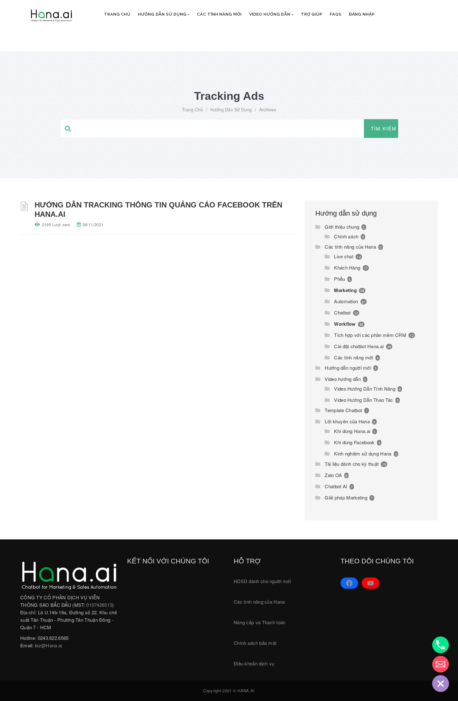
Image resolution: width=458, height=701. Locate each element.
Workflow (344, 323)
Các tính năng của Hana (350, 246)
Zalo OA (333, 475)
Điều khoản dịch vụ (254, 663)
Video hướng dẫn (270, 14)
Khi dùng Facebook (354, 442)
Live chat (343, 256)
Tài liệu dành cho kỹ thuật (352, 463)
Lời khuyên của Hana (347, 421)
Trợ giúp (311, 14)
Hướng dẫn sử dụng (163, 14)
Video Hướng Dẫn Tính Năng (364, 388)
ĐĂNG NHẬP (362, 14)
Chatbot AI (336, 486)
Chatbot (342, 312)
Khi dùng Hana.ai (352, 431)
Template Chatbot (343, 410)
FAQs (335, 14)
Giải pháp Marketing (346, 497)
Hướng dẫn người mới (348, 367)
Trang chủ (117, 14)
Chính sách (346, 236)
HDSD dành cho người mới (262, 581)
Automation (346, 301)
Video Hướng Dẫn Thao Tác (363, 400)
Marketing (345, 290)
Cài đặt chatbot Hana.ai (359, 346)
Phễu (339, 278)
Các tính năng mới (219, 14)
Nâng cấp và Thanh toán (260, 622)
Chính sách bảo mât (255, 643)
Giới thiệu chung (342, 226)
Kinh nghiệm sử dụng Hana (362, 453)
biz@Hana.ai (48, 645)
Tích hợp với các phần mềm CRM (370, 335)
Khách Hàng (347, 267)
